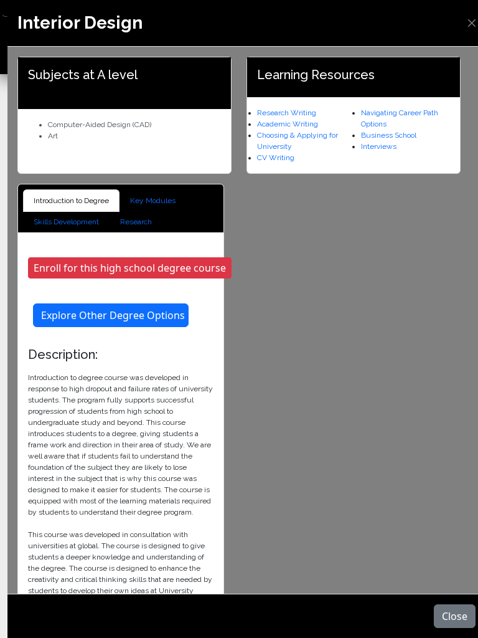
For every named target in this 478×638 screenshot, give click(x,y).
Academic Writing (287, 124)
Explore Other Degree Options (113, 315)
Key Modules (153, 200)
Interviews (378, 146)
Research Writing (286, 112)
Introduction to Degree (71, 200)
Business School (388, 135)
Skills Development (66, 221)
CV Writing (275, 157)
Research (136, 221)
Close (454, 616)
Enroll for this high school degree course (130, 268)
